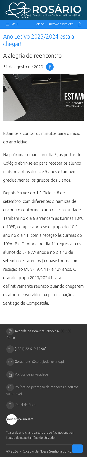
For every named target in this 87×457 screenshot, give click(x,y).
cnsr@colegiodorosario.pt (45, 361)
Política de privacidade (31, 374)
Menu (14, 24)
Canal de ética (25, 405)
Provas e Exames (61, 24)
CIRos (40, 24)
